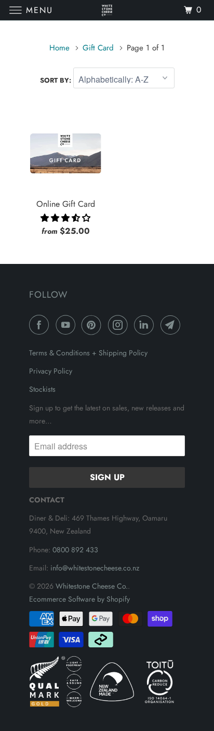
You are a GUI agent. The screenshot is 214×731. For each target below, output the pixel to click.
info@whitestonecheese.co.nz (94, 568)
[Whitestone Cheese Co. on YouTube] (67, 325)
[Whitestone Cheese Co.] (107, 10)
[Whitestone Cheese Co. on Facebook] (41, 325)
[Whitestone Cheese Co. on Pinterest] (93, 325)
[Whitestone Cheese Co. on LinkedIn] (146, 325)
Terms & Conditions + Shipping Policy (88, 353)
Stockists (42, 389)
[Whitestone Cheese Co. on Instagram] (120, 325)
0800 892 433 (75, 549)
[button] (65, 218)
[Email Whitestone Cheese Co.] (172, 325)
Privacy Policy (50, 371)
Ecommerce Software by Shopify (79, 599)
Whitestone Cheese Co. (92, 586)
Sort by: (56, 80)
